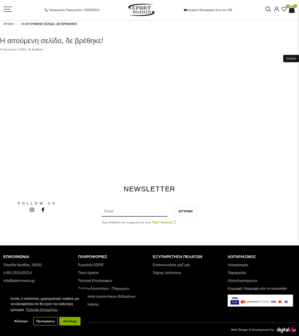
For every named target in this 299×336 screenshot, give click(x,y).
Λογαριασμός (238, 265)
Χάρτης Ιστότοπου (167, 273)
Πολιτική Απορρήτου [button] (42, 310)
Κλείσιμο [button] (21, 321)
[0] (284, 10)
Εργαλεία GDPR (91, 265)
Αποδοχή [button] (70, 321)
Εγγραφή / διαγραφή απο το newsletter (257, 288)
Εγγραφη (186, 211)
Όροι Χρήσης (88, 304)
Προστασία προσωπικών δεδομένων (106, 296)
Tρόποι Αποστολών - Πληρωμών (103, 288)
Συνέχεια (291, 58)
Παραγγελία (237, 273)
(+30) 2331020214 (17, 273)
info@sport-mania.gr (19, 281)
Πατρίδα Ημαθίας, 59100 (22, 265)
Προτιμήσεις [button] (45, 321)
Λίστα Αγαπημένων (242, 281)
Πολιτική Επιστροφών (95, 281)
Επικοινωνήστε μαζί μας (171, 265)
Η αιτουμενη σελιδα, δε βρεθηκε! (49, 24)
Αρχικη (8, 24)
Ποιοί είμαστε (88, 273)
